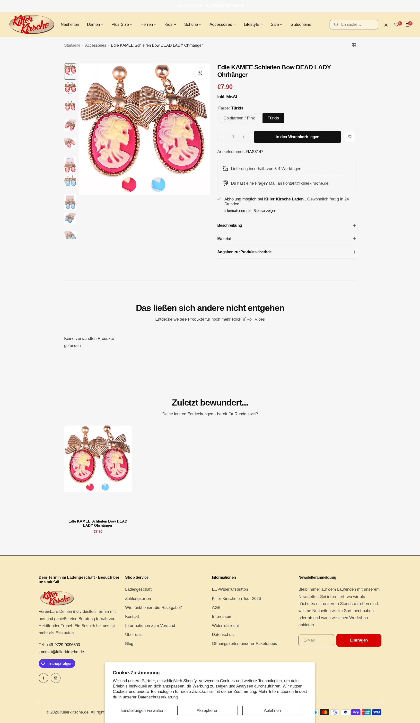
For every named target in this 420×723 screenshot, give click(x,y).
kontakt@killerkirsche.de (61, 652)
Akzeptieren (207, 710)
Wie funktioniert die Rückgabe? (153, 607)
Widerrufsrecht (225, 625)
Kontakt (132, 616)
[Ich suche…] (336, 24)
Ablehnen (272, 710)
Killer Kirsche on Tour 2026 (236, 598)
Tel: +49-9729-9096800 (59, 644)
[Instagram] (56, 678)
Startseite (72, 45)
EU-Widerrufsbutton (230, 589)
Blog (129, 643)
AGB (216, 607)
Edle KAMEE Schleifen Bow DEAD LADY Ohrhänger (98, 523)
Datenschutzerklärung (158, 697)
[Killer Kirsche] (31, 24)
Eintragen (359, 640)
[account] (386, 24)
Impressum (222, 616)
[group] (144, 151)
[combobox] (354, 24)
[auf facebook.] (43, 678)
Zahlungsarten (138, 598)
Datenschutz (223, 634)
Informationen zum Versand (150, 625)
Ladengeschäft (138, 589)
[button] (144, 5)
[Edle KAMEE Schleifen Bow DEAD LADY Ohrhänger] (98, 470)
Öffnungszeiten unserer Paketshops (244, 643)
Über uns (133, 634)
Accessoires (95, 45)
